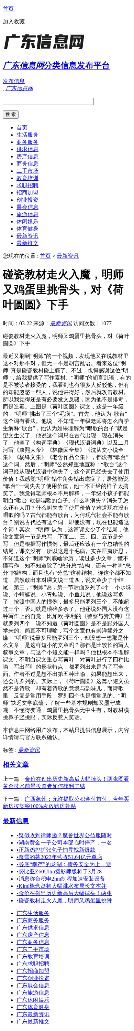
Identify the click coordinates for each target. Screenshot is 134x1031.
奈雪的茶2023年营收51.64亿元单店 (59, 857)
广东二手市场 (32, 949)
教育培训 (27, 178)
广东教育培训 (32, 956)
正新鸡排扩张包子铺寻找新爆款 (56, 850)
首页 (8, 9)
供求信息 (27, 149)
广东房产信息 (32, 935)
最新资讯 (27, 236)
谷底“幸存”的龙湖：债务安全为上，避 (63, 864)
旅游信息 (27, 214)
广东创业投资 (32, 978)
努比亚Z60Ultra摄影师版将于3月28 (59, 871)
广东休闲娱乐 (32, 1000)
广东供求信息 (32, 928)
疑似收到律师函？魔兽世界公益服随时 (64, 835)
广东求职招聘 (32, 964)
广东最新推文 (32, 1021)
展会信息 (27, 207)
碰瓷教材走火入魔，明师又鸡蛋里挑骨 (64, 900)
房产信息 (27, 156)
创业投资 (27, 200)
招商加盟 (27, 192)
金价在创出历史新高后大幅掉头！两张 (64, 893)
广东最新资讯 (32, 1014)
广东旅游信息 (32, 993)
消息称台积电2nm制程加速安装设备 (60, 879)
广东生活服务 (32, 913)
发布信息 (14, 81)
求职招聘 (27, 185)
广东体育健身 (32, 1007)
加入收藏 (14, 21)
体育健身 (27, 229)
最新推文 (27, 243)
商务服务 (27, 142)
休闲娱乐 (27, 221)
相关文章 (16, 764)
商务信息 (27, 164)
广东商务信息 (32, 942)
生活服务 (27, 135)
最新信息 (16, 821)
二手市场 (27, 171)
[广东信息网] (46, 50)
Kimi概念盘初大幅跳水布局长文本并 (61, 886)
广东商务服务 (32, 920)
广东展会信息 (32, 985)
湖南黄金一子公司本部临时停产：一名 (64, 843)
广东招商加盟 (32, 971)
